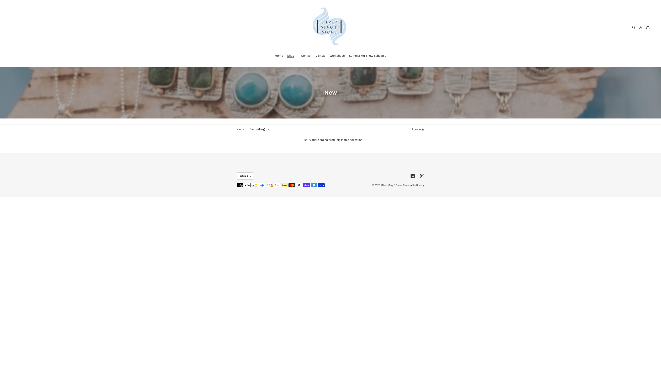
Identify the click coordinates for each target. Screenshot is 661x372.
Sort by (241, 129)
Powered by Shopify (413, 185)
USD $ (244, 176)
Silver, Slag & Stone (391, 185)
